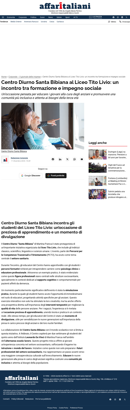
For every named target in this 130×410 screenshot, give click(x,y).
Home (4, 76)
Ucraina (44, 22)
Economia (11, 17)
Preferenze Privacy (76, 408)
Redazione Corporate (19, 158)
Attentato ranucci (31, 22)
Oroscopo (126, 22)
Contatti (6, 399)
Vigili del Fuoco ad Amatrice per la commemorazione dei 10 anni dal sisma (117, 168)
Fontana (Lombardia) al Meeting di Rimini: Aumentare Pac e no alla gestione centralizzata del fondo (117, 181)
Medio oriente (16, 22)
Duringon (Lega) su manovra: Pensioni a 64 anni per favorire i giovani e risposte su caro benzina (117, 155)
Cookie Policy (63, 408)
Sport (67, 17)
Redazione (29, 399)
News (50, 17)
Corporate (23, 17)
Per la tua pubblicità (43, 399)
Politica (33, 17)
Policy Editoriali (17, 399)
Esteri (42, 17)
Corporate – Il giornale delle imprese (25, 76)
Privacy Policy (52, 408)
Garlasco (60, 22)
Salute (59, 17)
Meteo (113, 22)
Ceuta (52, 22)
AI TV (76, 17)
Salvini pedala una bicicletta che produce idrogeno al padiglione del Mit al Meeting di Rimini (117, 194)
